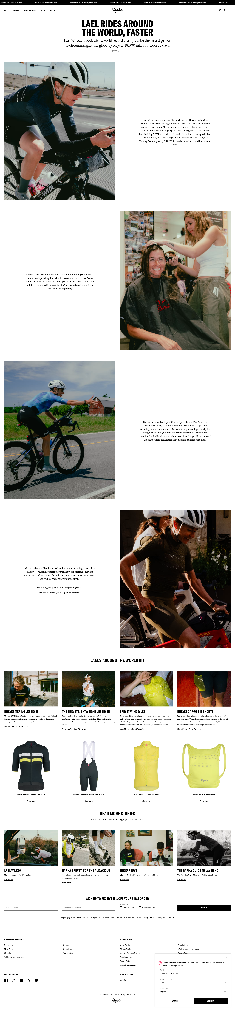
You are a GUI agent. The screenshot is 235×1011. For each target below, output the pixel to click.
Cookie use (170, 917)
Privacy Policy (148, 917)
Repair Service (68, 949)
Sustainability (183, 945)
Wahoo (78, 592)
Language (164, 989)
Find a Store (9, 945)
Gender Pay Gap (184, 953)
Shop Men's (9, 726)
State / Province (166, 979)
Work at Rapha (125, 949)
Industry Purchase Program (130, 953)
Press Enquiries (126, 957)
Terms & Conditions (128, 965)
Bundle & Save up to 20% (11, 3)
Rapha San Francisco (68, 285)
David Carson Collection (46, 3)
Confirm (210, 1001)
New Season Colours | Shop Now (83, 3)
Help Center (9, 949)
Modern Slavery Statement (188, 949)
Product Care (68, 953)
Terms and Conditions (111, 917)
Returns (66, 945)
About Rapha (125, 945)
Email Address (12, 908)
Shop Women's (22, 726)
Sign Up (204, 907)
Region (163, 970)
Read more (8, 880)
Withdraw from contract (14, 957)
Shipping (8, 953)
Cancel (175, 1001)
